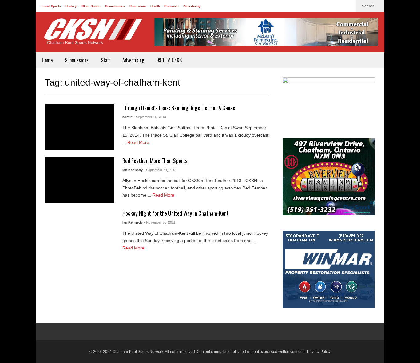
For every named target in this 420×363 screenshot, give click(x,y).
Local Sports (51, 6)
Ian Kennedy (132, 170)
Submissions (77, 60)
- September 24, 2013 (160, 170)
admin (127, 117)
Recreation (137, 6)
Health (155, 6)
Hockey (71, 6)
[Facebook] (328, 6)
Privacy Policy (319, 351)
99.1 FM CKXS (169, 60)
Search (368, 6)
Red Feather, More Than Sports (155, 160)
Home (47, 60)
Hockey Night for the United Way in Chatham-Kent (175, 213)
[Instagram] (348, 6)
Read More (138, 142)
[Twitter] (338, 6)
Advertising (191, 6)
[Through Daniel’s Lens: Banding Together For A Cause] (79, 127)
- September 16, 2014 (150, 117)
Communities (115, 6)
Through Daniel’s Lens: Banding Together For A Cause (178, 107)
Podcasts (171, 6)
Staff (105, 60)
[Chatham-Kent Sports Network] (92, 34)
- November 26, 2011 (159, 222)
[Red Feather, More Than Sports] (79, 180)
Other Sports (91, 6)
